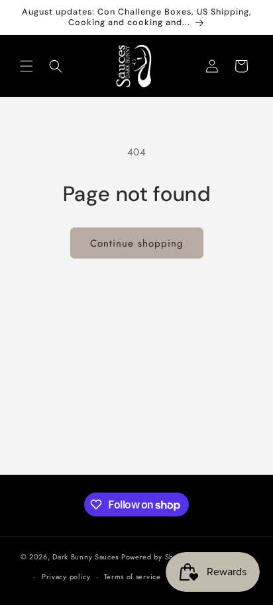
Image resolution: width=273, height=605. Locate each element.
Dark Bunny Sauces (85, 556)
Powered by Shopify (156, 556)
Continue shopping (137, 243)
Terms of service (132, 576)
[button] (26, 66)
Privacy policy (66, 576)
